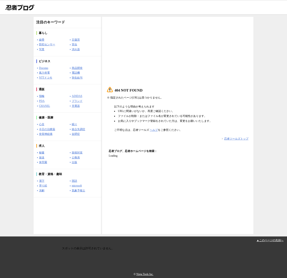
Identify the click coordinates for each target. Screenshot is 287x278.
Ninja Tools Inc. (144, 274)
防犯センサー (47, 44)
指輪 (41, 96)
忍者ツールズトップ (236, 138)
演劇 (41, 190)
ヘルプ (154, 129)
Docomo (43, 68)
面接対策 (77, 152)
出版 (74, 162)
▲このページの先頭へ (270, 240)
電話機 (76, 72)
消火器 (76, 49)
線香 (41, 39)
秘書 (41, 152)
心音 (41, 124)
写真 (41, 49)
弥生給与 (77, 77)
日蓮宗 (76, 39)
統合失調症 (78, 129)
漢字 (41, 180)
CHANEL (44, 105)
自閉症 (76, 134)
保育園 (43, 162)
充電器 (76, 105)
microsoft (77, 185)
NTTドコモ (45, 77)
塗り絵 (43, 185)
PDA (42, 101)
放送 (41, 157)
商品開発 (77, 68)
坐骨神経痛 (45, 134)
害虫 (74, 44)
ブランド (77, 101)
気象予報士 (78, 190)
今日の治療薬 (47, 129)
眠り (74, 124)
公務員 (76, 157)
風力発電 (44, 72)
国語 (74, 180)
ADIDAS (77, 96)
